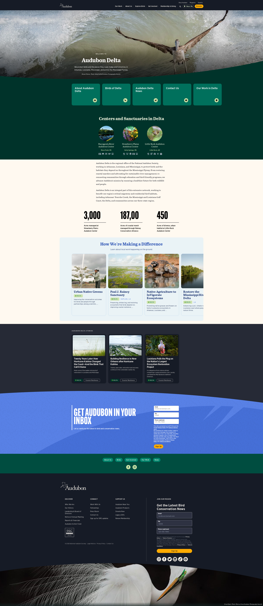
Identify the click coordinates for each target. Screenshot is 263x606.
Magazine (192, 2)
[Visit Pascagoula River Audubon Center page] (106, 139)
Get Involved (152, 6)
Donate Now (120, 511)
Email (156, 407)
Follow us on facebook (128, 467)
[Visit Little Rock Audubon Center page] (155, 139)
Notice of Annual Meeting (74, 517)
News (157, 460)
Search (180, 6)
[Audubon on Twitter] (169, 559)
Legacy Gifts (120, 515)
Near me (189, 6)
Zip (156, 413)
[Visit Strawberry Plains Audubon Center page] (130, 139)
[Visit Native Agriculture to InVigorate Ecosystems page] (162, 285)
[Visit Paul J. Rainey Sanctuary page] (125, 285)
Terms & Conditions (165, 441)
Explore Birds (140, 6)
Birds (119, 460)
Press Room (94, 511)
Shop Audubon (183, 2)
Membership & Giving (168, 6)
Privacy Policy (162, 427)
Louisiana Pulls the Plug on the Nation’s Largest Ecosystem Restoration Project (162, 358)
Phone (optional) (160, 420)
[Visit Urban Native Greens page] (89, 285)
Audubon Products (122, 508)
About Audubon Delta (84, 90)
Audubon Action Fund (73, 524)
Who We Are (69, 504)
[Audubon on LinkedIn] (175, 559)
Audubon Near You (122, 504)
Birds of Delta (113, 88)
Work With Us (95, 504)
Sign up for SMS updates (99, 518)
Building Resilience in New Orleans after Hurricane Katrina (125, 358)
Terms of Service (173, 427)
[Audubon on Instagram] (159, 559)
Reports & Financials (72, 520)
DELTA (79, 296)
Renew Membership (122, 518)
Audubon (66, 5)
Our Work (118, 6)
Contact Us (172, 88)
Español (200, 2)
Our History (69, 508)
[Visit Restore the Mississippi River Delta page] (198, 285)
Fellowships (94, 508)
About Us (128, 6)
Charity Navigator (69, 532)
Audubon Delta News (144, 90)
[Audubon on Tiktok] (180, 559)
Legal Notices (91, 543)
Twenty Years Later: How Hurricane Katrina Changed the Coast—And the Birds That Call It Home (89, 358)
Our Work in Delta (206, 88)
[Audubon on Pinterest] (185, 559)
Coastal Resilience (92, 380)
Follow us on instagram (135, 467)
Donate (199, 6)
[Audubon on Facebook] (164, 559)
